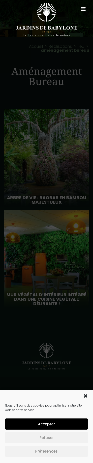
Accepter (46, 424)
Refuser (46, 437)
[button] (85, 395)
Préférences (46, 451)
